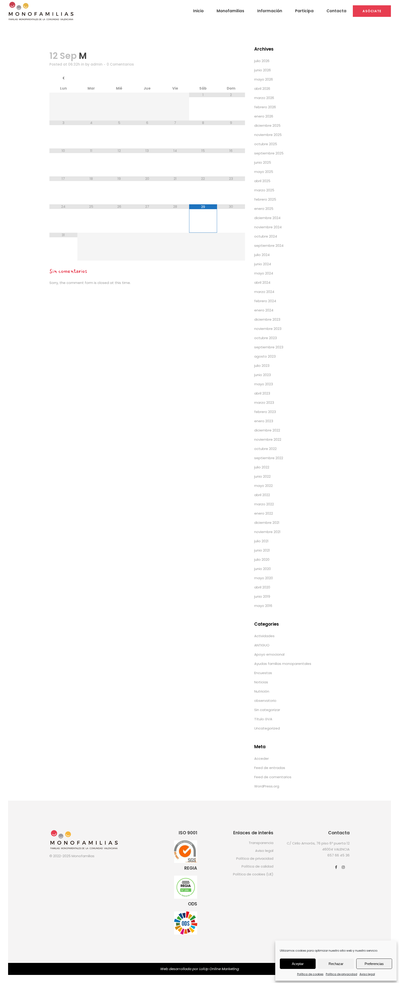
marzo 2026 (264, 97)
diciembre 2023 (267, 319)
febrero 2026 (265, 107)
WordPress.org (266, 786)
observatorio (265, 700)
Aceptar (298, 964)
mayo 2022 (263, 485)
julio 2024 (262, 254)
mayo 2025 (263, 171)
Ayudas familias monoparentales (282, 663)
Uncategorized (267, 728)
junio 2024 (262, 264)
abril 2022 (262, 494)
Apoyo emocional (269, 654)
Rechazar (336, 964)
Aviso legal (367, 974)
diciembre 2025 (267, 125)
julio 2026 (261, 60)
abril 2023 (262, 393)
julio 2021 (261, 541)
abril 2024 (262, 282)
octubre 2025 (265, 144)
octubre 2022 (265, 448)
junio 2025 (262, 162)
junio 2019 (262, 596)
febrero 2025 (265, 199)
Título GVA (263, 719)
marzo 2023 (264, 402)
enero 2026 (263, 116)
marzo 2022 (264, 504)
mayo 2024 (263, 273)
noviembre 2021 (267, 531)
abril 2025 (262, 180)
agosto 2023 (265, 356)
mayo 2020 (263, 578)
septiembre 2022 (268, 457)
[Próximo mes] (231, 78)
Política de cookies (310, 974)
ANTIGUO (261, 645)
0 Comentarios (120, 64)
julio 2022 (261, 467)
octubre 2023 (265, 337)
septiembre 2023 (268, 347)
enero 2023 (263, 421)
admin (97, 64)
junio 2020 (262, 568)
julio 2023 (261, 365)
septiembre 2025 (269, 153)
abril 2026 (262, 88)
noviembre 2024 (268, 227)
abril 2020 (262, 587)
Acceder (261, 758)
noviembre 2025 (268, 134)
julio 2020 (261, 559)
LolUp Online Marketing (219, 968)
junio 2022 (262, 476)
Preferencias (374, 964)
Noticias (261, 682)
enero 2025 (263, 208)
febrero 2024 (265, 301)
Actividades (264, 635)
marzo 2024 (264, 291)
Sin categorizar (267, 709)
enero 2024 (263, 310)
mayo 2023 (263, 384)
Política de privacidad (341, 974)
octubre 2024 (265, 236)
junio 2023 (262, 374)
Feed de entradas (269, 767)
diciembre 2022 (267, 430)
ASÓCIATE (372, 11)
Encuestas (263, 672)
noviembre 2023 (267, 328)
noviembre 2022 (267, 439)
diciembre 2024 (267, 217)
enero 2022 (263, 513)
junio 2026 (262, 70)
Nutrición (261, 691)
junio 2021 (262, 550)
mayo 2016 (263, 605)
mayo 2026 (263, 79)
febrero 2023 (265, 411)
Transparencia (261, 842)
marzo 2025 (264, 190)
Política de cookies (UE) (253, 874)
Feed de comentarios (272, 777)
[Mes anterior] (63, 78)
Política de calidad (257, 866)
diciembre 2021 (266, 522)
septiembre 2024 (269, 245)
